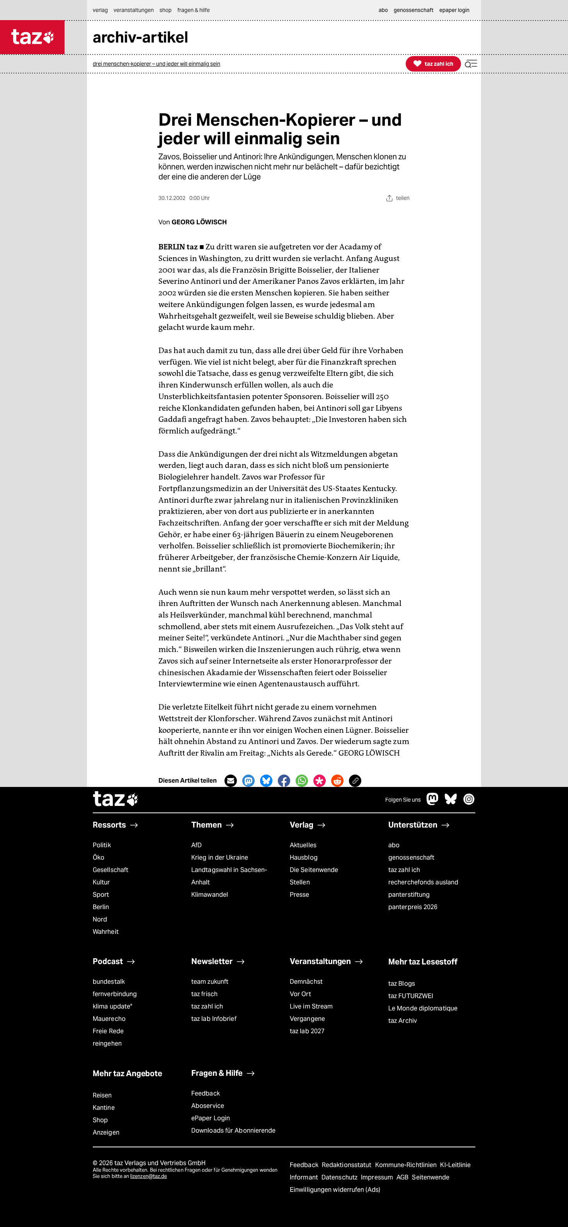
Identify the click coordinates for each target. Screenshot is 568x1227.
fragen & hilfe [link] (193, 10)
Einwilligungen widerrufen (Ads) (335, 1190)
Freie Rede (108, 1031)
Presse (300, 895)
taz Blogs (401, 984)
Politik (102, 845)
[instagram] (469, 803)
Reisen (102, 1095)
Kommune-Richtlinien (407, 1165)
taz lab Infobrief (213, 1019)
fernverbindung (115, 994)
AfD (196, 845)
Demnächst (306, 982)
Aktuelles (303, 845)
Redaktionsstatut (347, 1165)
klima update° (112, 1006)
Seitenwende (430, 1177)
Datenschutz (340, 1177)
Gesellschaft (110, 870)
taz (116, 799)
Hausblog (304, 857)
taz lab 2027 (307, 1031)
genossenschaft (411, 857)
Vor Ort (300, 994)
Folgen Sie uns (403, 799)
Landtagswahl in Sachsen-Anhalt (229, 876)
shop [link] (166, 10)
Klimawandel (209, 895)
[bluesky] (451, 803)
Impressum (378, 1177)
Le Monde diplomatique (422, 1008)
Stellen (300, 882)
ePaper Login (210, 1118)
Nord (100, 919)
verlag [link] (100, 10)
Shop (100, 1120)
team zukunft (209, 982)
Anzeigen (106, 1132)
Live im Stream (311, 1006)
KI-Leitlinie (455, 1165)
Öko (98, 857)
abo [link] (383, 10)
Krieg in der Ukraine (219, 857)
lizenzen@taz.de (148, 1176)
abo (394, 845)
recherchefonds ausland (423, 882)
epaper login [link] (454, 10)
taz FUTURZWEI (410, 996)
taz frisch (204, 994)
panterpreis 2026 (413, 907)
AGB (403, 1177)
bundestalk (109, 982)
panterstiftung (409, 895)
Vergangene (307, 1019)
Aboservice (207, 1106)
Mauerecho (109, 1019)
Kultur (101, 882)
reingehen (107, 1043)
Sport (101, 895)
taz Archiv (402, 1021)
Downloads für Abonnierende (233, 1130)
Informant (305, 1177)
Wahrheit (106, 932)
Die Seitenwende (314, 870)
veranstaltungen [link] (134, 10)
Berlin (101, 907)
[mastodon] (433, 803)
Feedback (205, 1093)
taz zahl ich (404, 870)
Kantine (104, 1108)
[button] (471, 64)
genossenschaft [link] (414, 10)
